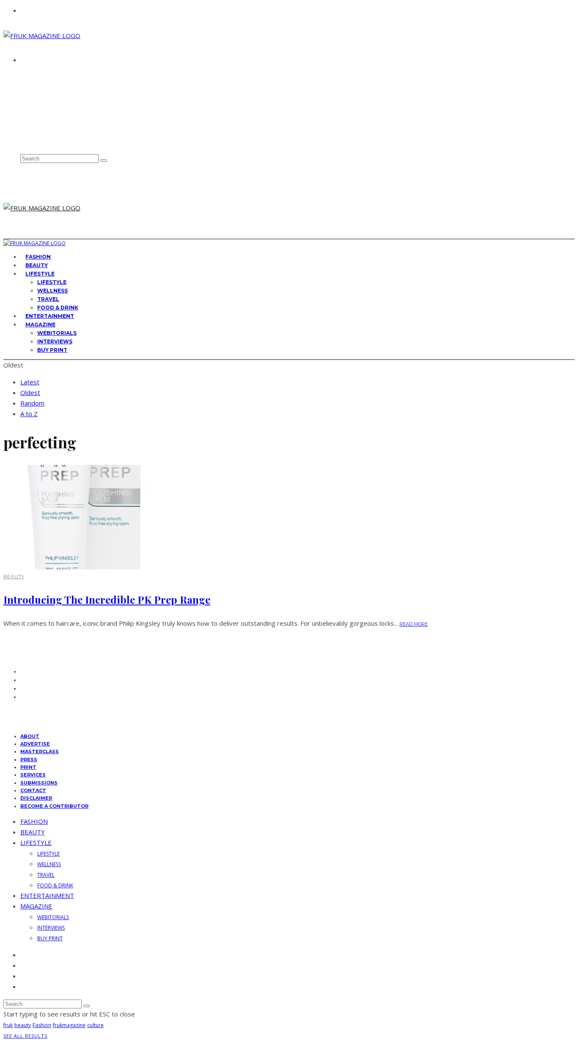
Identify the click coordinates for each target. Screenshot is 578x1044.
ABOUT (32, 75)
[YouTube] (23, 140)
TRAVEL (48, 299)
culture (95, 1025)
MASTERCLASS (39, 751)
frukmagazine (69, 1025)
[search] (103, 160)
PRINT (28, 767)
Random (32, 403)
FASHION (34, 821)
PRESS (28, 759)
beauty (22, 1025)
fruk (8, 1025)
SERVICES (33, 775)
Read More (413, 624)
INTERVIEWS (54, 341)
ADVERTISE (38, 83)
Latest (29, 382)
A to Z (29, 413)
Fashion (42, 1025)
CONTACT (36, 91)
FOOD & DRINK (55, 885)
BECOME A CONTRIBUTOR (54, 806)
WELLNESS (52, 290)
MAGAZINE (40, 324)
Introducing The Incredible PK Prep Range (106, 599)
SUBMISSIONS (39, 783)
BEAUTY (13, 576)
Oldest (30, 392)
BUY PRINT (52, 350)
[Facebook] (23, 103)
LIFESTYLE (40, 274)
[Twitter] (23, 112)
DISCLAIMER (36, 798)
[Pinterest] (23, 130)
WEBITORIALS (57, 333)
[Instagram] (23, 122)
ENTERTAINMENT (47, 895)
